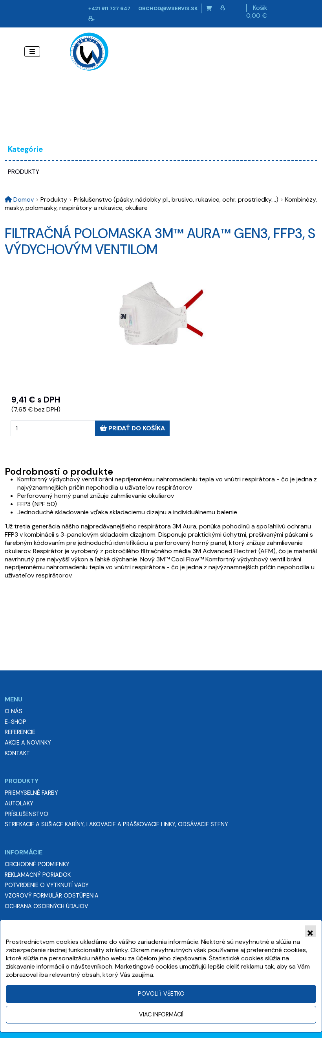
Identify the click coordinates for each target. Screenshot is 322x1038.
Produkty (23, 172)
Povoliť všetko (161, 993)
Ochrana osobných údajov (46, 906)
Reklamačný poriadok (38, 874)
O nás (13, 711)
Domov (23, 199)
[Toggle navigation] (32, 51)
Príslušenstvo (26, 814)
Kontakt (17, 753)
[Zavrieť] (310, 931)
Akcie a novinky (28, 742)
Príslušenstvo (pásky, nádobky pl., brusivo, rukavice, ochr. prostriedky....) (173, 199)
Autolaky (19, 803)
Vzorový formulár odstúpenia (52, 895)
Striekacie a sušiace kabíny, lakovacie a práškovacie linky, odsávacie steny (116, 824)
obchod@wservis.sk (168, 8)
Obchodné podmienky (37, 864)
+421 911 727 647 (109, 8)
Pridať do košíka (136, 428)
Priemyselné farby (31, 792)
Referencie (20, 732)
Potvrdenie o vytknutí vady (47, 885)
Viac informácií (161, 1014)
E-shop (15, 721)
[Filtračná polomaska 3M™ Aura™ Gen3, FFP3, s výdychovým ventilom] (161, 314)
